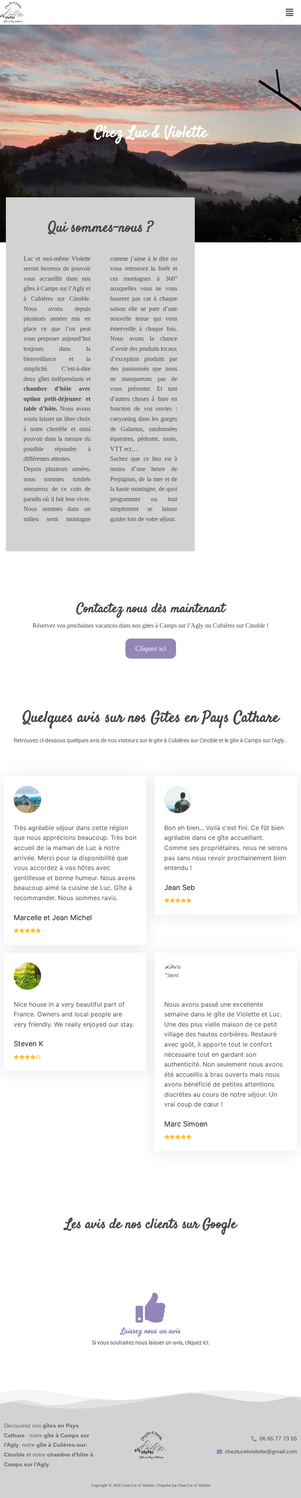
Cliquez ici (150, 648)
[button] (289, 12)
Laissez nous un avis (151, 1331)
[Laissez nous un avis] (150, 1308)
